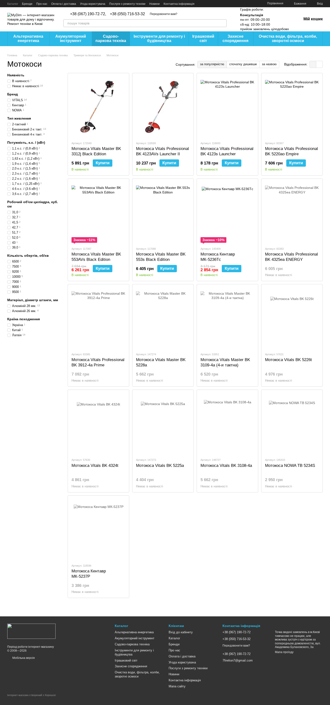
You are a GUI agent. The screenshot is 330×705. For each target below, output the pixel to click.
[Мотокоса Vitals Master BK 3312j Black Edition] (98, 107)
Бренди (27, 4)
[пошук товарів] (223, 23)
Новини (154, 4)
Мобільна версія (23, 658)
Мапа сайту (177, 686)
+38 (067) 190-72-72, (88, 14)
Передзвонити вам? (163, 14)
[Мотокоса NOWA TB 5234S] (292, 423)
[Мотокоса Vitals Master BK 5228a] (163, 318)
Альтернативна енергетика (28, 38)
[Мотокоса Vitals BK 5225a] (163, 423)
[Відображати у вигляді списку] (319, 64)
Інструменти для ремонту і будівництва (159, 38)
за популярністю (212, 64)
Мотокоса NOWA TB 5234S (290, 465)
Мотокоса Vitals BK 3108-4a (226, 465)
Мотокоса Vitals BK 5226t (288, 359)
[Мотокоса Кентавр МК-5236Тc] (227, 212)
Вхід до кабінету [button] (181, 632)
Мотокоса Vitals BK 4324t (95, 465)
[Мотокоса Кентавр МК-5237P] (98, 529)
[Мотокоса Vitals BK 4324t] (98, 423)
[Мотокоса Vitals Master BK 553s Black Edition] (163, 212)
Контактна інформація (179, 4)
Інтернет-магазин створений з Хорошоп (31, 695)
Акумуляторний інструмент (70, 38)
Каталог (12, 4)
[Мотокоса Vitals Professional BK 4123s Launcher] (227, 107)
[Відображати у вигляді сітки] (313, 64)
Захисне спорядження (235, 38)
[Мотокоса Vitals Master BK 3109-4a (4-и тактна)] (227, 318)
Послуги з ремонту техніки (127, 4)
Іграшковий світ (203, 38)
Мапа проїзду (284, 652)
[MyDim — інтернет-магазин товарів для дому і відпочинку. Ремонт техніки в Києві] (31, 631)
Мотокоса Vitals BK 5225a (160, 465)
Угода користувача (92, 4)
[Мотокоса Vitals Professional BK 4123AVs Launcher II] (163, 107)
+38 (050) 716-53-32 (127, 14)
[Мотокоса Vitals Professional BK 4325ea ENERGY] (292, 212)
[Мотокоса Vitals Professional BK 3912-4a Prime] (98, 318)
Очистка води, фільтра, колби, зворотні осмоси (288, 38)
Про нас (41, 4)
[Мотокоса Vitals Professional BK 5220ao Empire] (292, 107)
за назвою (269, 64)
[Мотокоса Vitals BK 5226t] (292, 318)
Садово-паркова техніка (110, 38)
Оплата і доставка (63, 4)
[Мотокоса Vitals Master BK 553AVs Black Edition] (98, 212)
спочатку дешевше (243, 64)
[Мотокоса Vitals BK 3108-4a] (227, 423)
